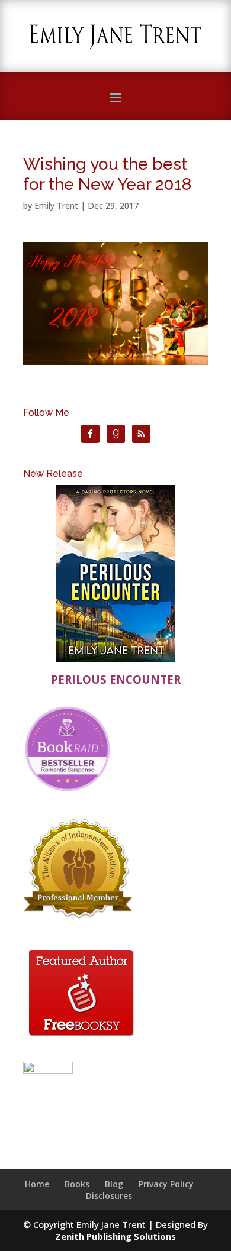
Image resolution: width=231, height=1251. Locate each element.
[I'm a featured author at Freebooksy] (81, 1038)
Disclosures (109, 1195)
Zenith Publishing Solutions (115, 1236)
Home (37, 1183)
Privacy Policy (166, 1183)
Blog (114, 1183)
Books (77, 1183)
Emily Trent (56, 205)
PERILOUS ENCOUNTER (116, 679)
